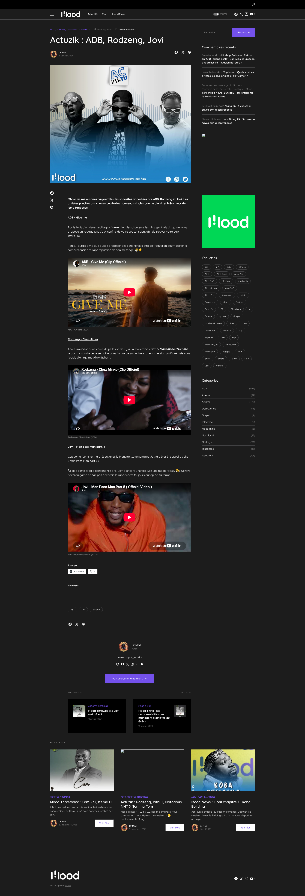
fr (249, 309)
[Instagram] (246, 14)
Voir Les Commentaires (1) (127, 678)
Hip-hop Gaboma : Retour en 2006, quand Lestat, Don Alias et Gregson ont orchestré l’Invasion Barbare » (228, 59)
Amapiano (227, 295)
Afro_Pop (209, 295)
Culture (239, 302)
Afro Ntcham (211, 288)
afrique (96, 609)
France (208, 316)
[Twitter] (241, 14)
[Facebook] (236, 14)
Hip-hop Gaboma (213, 323)
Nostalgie (103, 706)
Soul (246, 358)
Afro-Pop (238, 274)
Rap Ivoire (210, 351)
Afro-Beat (222, 274)
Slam (234, 358)
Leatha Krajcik (210, 106)
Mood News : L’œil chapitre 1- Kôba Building (220, 804)
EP (222, 309)
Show (207, 358)
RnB (240, 351)
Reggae (226, 351)
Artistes (60, 29)
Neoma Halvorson (212, 119)
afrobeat (226, 281)
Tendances (71, 29)
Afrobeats (243, 281)
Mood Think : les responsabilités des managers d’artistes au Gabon (154, 716)
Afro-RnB (209, 281)
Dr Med (62, 52)
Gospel (237, 316)
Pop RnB (209, 337)
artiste (243, 295)
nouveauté (210, 330)
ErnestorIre (208, 55)
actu (229, 267)
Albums (206, 395)
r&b (223, 337)
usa (206, 365)
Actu (52, 29)
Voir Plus (104, 823)
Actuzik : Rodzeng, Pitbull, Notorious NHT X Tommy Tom (151, 804)
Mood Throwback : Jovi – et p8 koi (103, 712)
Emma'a (209, 309)
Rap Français (211, 344)
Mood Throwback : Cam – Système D (81, 802)
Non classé (208, 435)
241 (83, 609)
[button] (253, 4)
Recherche (243, 32)
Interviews (207, 422)
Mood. (68, 885)
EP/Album (236, 309)
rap (234, 337)
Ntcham (227, 330)
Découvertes (209, 408)
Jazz (231, 323)
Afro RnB (229, 288)
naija (244, 323)
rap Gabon (231, 344)
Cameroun (210, 302)
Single (221, 358)
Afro (207, 274)
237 (72, 609)
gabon (223, 316)
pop (240, 330)
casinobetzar (209, 72)
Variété (219, 365)
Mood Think (144, 706)
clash (225, 302)
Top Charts (85, 29)
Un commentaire (126, 29)
